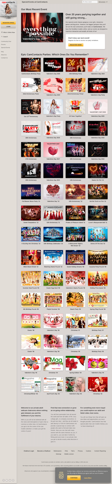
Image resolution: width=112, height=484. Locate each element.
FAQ (2, 51)
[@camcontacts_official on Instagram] (13, 480)
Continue (73, 478)
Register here (76, 45)
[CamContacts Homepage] (8, 11)
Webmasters (58, 451)
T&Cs (73, 451)
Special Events (5, 47)
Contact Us (4, 58)
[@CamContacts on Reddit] (10, 480)
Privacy (80, 451)
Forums (3, 44)
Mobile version (69, 454)
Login (8, 26)
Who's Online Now (9, 32)
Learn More (87, 478)
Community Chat (6, 41)
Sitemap (58, 454)
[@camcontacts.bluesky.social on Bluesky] (6, 480)
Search (5, 36)
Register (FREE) (8, 23)
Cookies (88, 451)
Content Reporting (100, 451)
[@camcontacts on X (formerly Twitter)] (3, 480)
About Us (4, 55)
